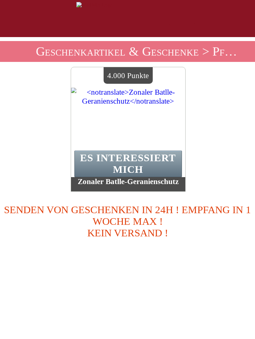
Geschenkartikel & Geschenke (117, 51)
